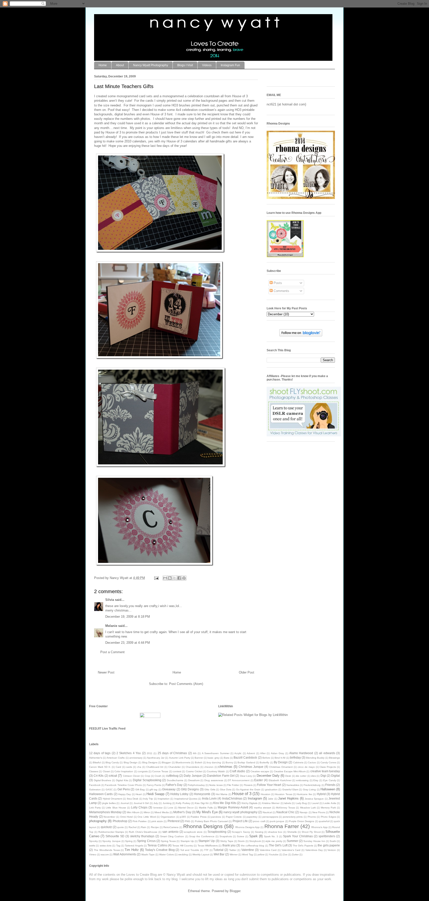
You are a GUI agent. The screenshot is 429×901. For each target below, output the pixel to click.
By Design (281, 762)
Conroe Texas (160, 771)
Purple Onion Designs (301, 821)
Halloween (328, 789)
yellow (260, 854)
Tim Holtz (132, 850)
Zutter (295, 854)
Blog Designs (149, 762)
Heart (139, 794)
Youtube (274, 854)
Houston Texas (283, 794)
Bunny (229, 762)
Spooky (93, 841)
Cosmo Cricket (194, 771)
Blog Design (131, 762)
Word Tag (247, 854)
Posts (277, 283)
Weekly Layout (200, 854)
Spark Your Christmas (298, 836)
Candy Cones (328, 762)
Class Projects (328, 767)
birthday (295, 757)
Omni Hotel (126, 816)
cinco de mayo (306, 767)
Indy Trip (148, 798)
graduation (271, 789)
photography (98, 821)
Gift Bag (140, 789)
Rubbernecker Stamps (111, 832)
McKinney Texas (285, 807)
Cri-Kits (99, 775)
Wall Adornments (124, 854)
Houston (265, 794)
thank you (229, 845)
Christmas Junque (251, 766)
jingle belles (109, 803)
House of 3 (241, 794)
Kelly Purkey (183, 803)
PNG (187, 821)
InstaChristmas (232, 798)
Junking (167, 803)
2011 (149, 753)
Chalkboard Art (154, 767)
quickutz (106, 827)
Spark (253, 836)
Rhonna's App (319, 827)
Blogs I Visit (185, 65)
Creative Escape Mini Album (290, 771)
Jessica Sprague (314, 798)
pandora (216, 816)
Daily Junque (193, 775)
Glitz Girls (209, 789)
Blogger (166, 762)
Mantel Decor (186, 807)
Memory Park (328, 807)
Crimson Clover (131, 775)
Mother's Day (182, 812)
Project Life (240, 821)
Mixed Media (161, 812)
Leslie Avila (329, 803)
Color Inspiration (123, 771)
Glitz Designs (190, 789)
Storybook (255, 841)
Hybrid (321, 794)
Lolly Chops (139, 807)
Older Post (246, 672)
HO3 (175, 105)
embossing (302, 780)
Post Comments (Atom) (186, 684)
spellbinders (327, 836)
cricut (113, 775)
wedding (183, 854)
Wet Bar (219, 854)
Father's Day (174, 784)
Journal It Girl (141, 803)
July (155, 803)
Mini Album (133, 812)
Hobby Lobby (179, 794)
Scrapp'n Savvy (241, 832)
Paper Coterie (234, 816)
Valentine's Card (291, 850)
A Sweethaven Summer (215, 753)
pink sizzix (157, 821)
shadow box (275, 832)
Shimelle (292, 832)
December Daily (268, 775)
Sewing (259, 832)
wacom (105, 854)
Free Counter (98, 706)
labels (287, 803)
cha (139, 767)
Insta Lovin (209, 798)
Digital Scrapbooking (147, 780)
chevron (209, 767)
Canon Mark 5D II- (100, 767)
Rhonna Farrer (281, 826)
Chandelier (174, 767)
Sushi (333, 841)
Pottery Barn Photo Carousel (211, 821)
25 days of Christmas (172, 753)
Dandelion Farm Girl (221, 775)
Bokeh (198, 762)
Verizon (331, 850)
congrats (143, 771)
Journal (124, 803)
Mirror (147, 812)
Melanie (111, 626)
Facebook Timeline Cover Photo (123, 785)
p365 (183, 816)
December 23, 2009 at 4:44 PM (127, 642)
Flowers (248, 785)
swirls (92, 845)
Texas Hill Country (182, 845)
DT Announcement (239, 780)
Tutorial (218, 849)
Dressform (194, 780)
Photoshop (120, 821)
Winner (234, 854)
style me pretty (273, 841)
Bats (226, 757)
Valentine (247, 849)
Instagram (255, 798)
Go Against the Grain (248, 789)
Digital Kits (122, 780)
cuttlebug (172, 775)
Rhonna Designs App (247, 827)
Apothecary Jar (155, 757)
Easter (258, 780)
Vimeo (92, 854)
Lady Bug (301, 803)
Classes (93, 771)
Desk (288, 775)
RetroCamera (171, 827)
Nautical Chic (285, 812)
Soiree (240, 836)
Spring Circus (146, 840)
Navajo (304, 812)
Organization (168, 816)
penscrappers (270, 816)
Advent (251, 753)
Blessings (334, 757)
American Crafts (116, 757)
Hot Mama (221, 794)
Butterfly (264, 762)
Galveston (95, 789)
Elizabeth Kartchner (280, 780)
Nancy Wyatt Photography (150, 65)
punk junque (277, 821)
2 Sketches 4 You (128, 753)
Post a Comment (112, 652)
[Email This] (165, 578)
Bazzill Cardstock (245, 757)
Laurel (315, 803)
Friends (330, 784)
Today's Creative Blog (160, 849)
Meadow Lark (308, 807)
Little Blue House (116, 807)
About (120, 65)
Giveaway (169, 789)
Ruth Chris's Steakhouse (143, 832)
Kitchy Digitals (249, 803)
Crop (147, 775)
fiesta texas (215, 785)
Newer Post (106, 672)
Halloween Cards (101, 794)
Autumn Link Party (179, 757)
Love (170, 807)
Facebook (95, 785)
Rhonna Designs (203, 826)
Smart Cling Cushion (172, 836)
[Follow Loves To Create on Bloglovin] (300, 335)
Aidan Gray (277, 753)
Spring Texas (168, 841)
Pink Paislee (140, 821)
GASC (109, 789)
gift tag (153, 789)
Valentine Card (268, 850)
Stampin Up (187, 841)
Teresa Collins (157, 845)
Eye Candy (329, 780)
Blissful (97, 762)
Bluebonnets (183, 762)
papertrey (252, 816)
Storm (241, 841)
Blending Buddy (315, 757)
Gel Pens (123, 789)
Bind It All (280, 757)
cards (129, 767)
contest (177, 771)
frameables (292, 785)
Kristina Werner (271, 803)
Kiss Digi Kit (202, 803)
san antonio (170, 831)
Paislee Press (199, 816)
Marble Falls (206, 807)
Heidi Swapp (155, 794)
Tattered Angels (134, 845)
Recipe (155, 827)
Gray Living (309, 789)
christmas (225, 767)
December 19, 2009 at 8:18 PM (127, 616)
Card (118, 767)
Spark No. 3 (271, 836)
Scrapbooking (217, 831)
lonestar (158, 807)
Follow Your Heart (269, 784)
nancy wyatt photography (240, 812)
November (109, 816)
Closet (106, 771)
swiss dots (105, 845)
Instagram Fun (230, 65)
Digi (323, 775)
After (263, 753)
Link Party (95, 807)
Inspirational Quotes (185, 798)
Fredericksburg (312, 785)
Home (103, 65)
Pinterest (173, 821)
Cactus (312, 762)
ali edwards (327, 753)
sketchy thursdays (142, 836)
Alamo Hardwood (301, 753)
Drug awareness (213, 780)
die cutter (301, 775)
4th (195, 753)
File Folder (233, 785)
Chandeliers (192, 767)
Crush (158, 775)
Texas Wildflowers (208, 845)
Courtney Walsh (216, 771)
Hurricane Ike (304, 794)
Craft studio (237, 771)
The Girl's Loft (278, 845)
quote (120, 827)
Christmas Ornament (281, 767)
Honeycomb (202, 794)
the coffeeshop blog (252, 845)
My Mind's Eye (207, 812)
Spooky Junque (111, 841)
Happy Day (124, 794)
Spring (129, 841)
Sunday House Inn (314, 841)
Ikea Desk (132, 798)
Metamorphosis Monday (105, 812)
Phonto (312, 816)
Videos (207, 65)
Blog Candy (112, 762)
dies (313, 775)
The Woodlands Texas (107, 850)
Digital (335, 775)
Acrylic (238, 753)
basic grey (213, 757)
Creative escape (259, 771)
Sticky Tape (226, 841)
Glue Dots (225, 789)
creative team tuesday (325, 771)
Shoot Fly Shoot (311, 832)
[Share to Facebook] (179, 578)
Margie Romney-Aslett (233, 807)
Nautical (267, 812)
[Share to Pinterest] (183, 578)
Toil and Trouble (189, 850)
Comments (281, 291)
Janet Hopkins (288, 798)
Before (266, 757)
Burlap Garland (246, 762)
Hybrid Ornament (112, 798)
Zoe (285, 854)
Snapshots (225, 836)
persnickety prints (293, 816)
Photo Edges (328, 816)
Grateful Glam (290, 789)
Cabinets (298, 762)
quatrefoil (324, 821)
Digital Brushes (102, 780)
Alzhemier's (95, 757)
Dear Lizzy (246, 775)
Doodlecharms (175, 780)
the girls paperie (329, 845)
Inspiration (164, 798)
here (238, 132)
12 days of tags (99, 753)
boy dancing (214, 762)
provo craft (259, 821)
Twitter (232, 850)
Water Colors (166, 854)
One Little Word (147, 816)
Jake (270, 798)
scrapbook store (193, 832)
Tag (118, 845)
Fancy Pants (154, 785)
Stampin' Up (206, 840)
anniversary (136, 757)
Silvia (109, 600)
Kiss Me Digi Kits (224, 802)
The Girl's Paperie (303, 845)
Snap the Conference (201, 836)
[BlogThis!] (169, 578)
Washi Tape (148, 854)
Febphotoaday (196, 785)
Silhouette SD (115, 836)
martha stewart (262, 807)
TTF (206, 850)
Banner (199, 757)
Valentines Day (314, 850)
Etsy (315, 780)
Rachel (133, 827)
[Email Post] (156, 578)
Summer (292, 840)
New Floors (318, 812)
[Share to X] (174, 578)
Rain (143, 827)
